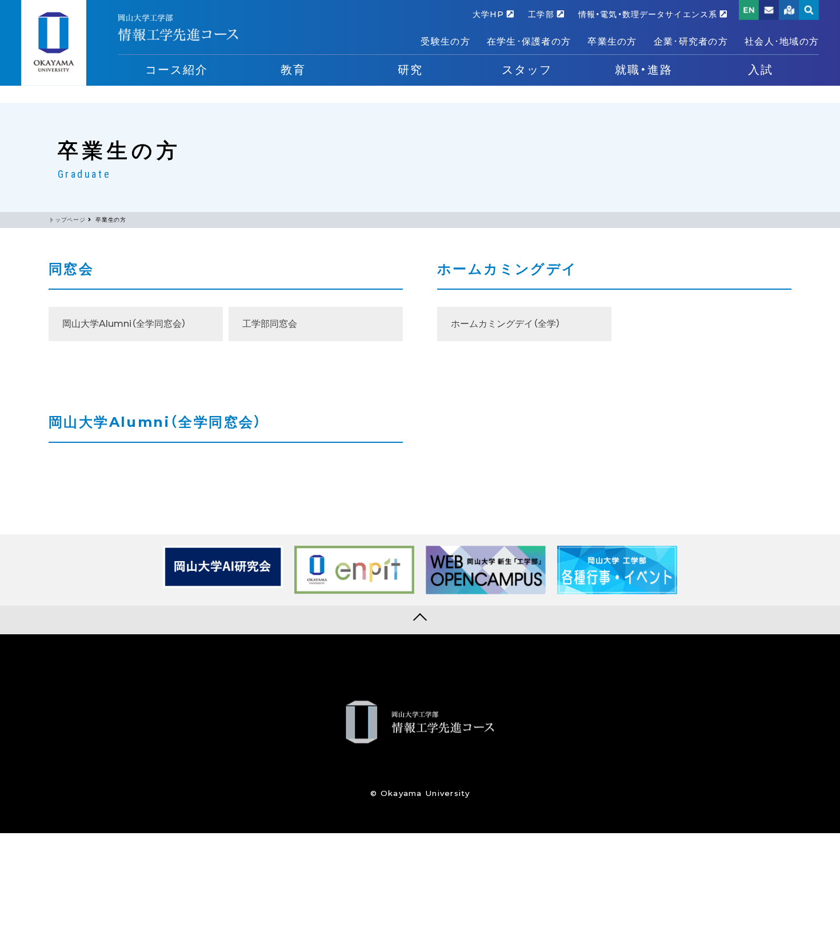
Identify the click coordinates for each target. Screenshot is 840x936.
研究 (410, 70)
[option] (223, 567)
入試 (760, 70)
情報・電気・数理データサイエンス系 (649, 14)
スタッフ (527, 70)
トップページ (67, 219)
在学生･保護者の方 (529, 41)
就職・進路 (644, 70)
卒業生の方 (612, 41)
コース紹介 (176, 70)
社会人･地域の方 (782, 41)
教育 (293, 70)
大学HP (490, 14)
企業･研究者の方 (691, 41)
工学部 (542, 14)
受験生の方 (445, 41)
